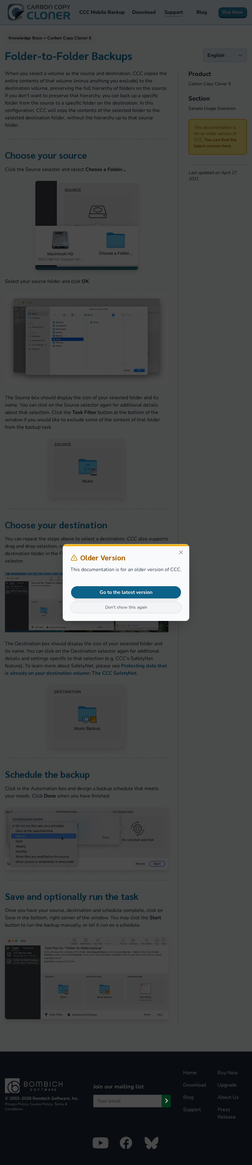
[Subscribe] (166, 1101)
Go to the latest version (126, 592)
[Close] (181, 552)
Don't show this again (126, 607)
